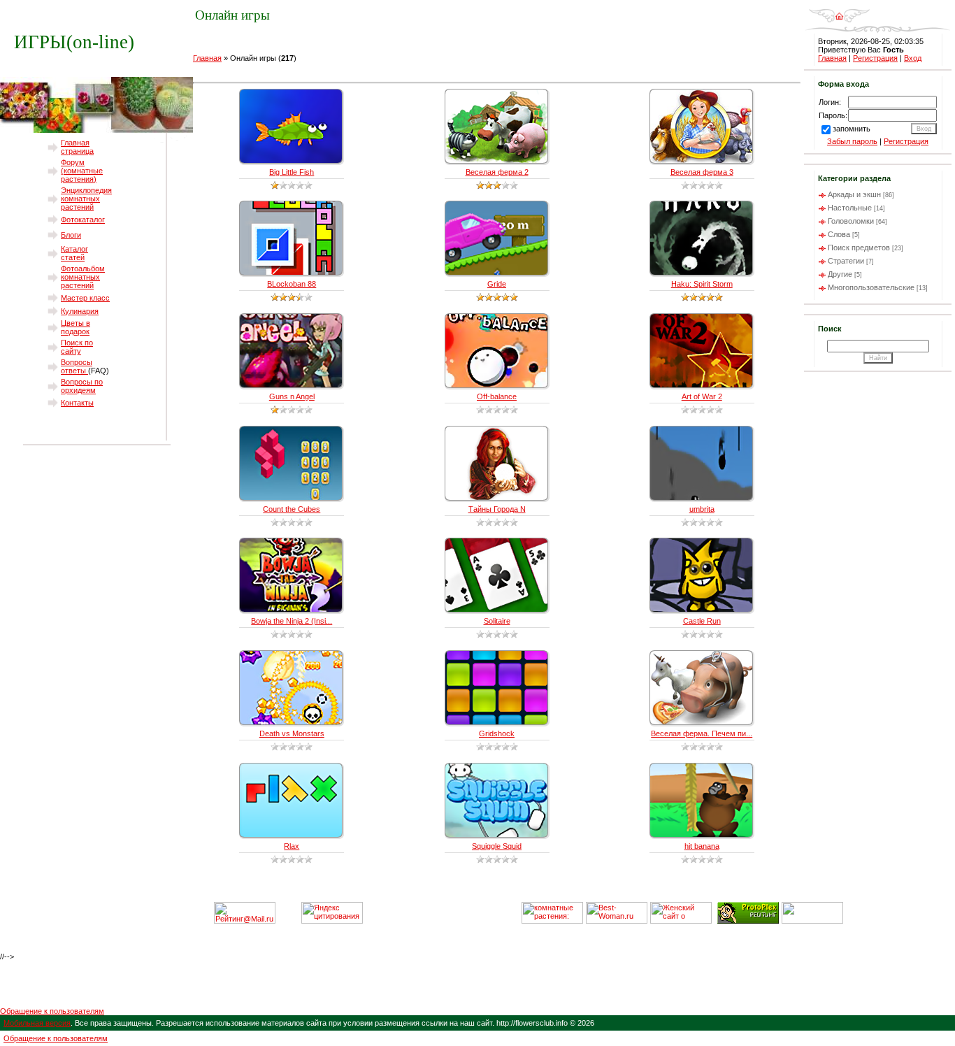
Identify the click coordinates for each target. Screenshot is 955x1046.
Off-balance (497, 396)
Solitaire (497, 621)
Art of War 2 (702, 396)
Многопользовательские (871, 287)
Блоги (71, 235)
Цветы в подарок (75, 327)
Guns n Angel (292, 396)
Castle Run (702, 621)
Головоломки (851, 221)
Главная (207, 58)
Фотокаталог (83, 219)
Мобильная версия (37, 1023)
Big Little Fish (291, 172)
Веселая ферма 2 (497, 172)
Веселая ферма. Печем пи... (701, 733)
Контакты (77, 403)
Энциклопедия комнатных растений (86, 198)
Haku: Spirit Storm (702, 284)
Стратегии (846, 261)
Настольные (850, 207)
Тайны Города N (497, 509)
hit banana (701, 846)
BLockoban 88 (291, 284)
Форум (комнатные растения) (82, 170)
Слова (839, 234)
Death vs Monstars (291, 733)
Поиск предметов (859, 247)
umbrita (702, 509)
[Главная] (839, 11)
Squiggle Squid (497, 846)
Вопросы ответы (76, 366)
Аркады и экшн (854, 194)
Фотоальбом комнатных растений (83, 276)
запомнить (851, 128)
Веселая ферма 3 (701, 172)
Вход (912, 58)
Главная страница (77, 146)
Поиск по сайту (77, 346)
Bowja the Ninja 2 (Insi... (291, 621)
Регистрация (875, 58)
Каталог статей (74, 253)
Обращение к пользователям (52, 1011)
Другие (840, 274)
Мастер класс (85, 298)
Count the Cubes (291, 509)
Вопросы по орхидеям (82, 386)
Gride (496, 284)
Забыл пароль (852, 141)
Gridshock (497, 733)
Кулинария (80, 311)
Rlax (291, 846)
